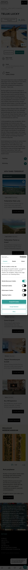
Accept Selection (14, 306)
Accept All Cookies (14, 301)
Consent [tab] (5, 261)
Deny (14, 311)
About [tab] (23, 261)
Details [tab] (14, 261)
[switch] (24, 285)
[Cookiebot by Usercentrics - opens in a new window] (20, 257)
